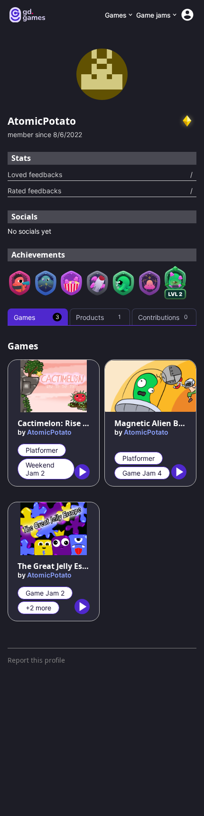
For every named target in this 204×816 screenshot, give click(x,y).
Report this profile (36, 660)
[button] (186, 120)
